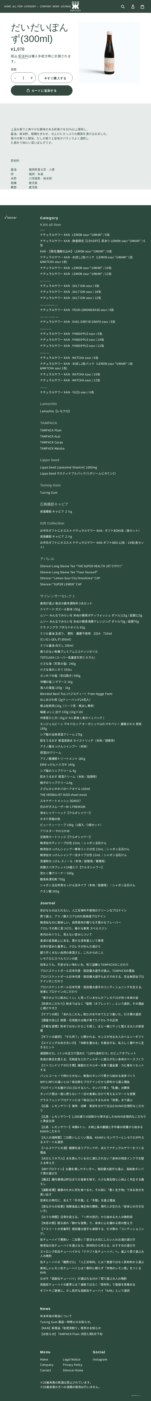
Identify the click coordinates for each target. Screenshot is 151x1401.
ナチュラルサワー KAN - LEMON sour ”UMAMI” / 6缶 (75, 235)
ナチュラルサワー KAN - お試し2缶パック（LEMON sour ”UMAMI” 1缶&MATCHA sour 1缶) (86, 259)
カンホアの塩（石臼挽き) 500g (60, 675)
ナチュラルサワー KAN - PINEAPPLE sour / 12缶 (72, 345)
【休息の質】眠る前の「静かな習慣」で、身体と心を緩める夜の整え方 (86, 1223)
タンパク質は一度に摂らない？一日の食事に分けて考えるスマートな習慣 (87, 1094)
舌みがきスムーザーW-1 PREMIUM (62, 807)
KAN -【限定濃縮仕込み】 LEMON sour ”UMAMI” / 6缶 (76, 251)
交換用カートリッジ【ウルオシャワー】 (66, 837)
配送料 (23, 56)
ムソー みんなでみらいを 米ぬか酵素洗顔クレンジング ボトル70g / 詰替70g (89, 621)
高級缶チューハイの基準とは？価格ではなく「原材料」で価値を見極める (87, 1284)
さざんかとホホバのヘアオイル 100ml (65, 789)
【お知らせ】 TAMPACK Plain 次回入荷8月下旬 (71, 1334)
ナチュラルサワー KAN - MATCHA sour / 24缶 (70, 374)
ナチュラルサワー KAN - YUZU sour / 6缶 (67, 392)
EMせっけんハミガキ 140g (57, 764)
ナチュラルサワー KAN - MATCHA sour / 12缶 (70, 380)
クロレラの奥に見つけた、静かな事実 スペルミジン (73, 928)
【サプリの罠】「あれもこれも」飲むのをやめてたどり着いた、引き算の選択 (90, 1014)
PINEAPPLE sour (46, 329)
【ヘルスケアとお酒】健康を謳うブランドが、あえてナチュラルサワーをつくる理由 (92, 1150)
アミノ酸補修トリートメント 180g (62, 758)
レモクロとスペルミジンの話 (59, 958)
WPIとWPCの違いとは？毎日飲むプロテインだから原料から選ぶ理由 (85, 1082)
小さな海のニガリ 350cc (56, 669)
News (45, 1309)
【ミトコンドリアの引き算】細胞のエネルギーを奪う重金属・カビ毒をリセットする (92, 1067)
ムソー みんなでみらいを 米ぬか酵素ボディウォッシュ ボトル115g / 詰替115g (91, 615)
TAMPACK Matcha (52, 448)
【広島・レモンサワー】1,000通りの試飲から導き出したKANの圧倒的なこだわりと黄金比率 (93, 1118)
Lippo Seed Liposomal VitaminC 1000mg (68, 467)
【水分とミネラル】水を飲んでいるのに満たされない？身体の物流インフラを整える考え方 (92, 1160)
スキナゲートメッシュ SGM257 (60, 801)
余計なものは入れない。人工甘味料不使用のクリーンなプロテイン (83, 910)
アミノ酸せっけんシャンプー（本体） (64, 746)
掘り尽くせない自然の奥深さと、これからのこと (72, 952)
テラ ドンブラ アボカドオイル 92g (62, 627)
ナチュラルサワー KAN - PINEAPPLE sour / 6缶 (71, 333)
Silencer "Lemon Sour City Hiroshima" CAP (70, 578)
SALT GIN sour (45, 281)
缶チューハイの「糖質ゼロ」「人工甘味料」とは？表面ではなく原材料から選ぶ (92, 1262)
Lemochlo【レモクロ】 (55, 411)
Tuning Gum (50, 485)
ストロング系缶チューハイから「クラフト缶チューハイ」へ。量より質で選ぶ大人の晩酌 (92, 1253)
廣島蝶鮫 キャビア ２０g (57, 511)
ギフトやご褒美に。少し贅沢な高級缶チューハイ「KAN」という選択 (85, 1290)
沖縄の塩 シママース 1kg (56, 682)
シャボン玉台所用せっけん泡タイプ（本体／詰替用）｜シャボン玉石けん (87, 885)
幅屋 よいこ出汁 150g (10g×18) (61, 712)
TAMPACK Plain (51, 430)
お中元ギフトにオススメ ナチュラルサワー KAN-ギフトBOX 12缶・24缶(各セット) (92, 544)
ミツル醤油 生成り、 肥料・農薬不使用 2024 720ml (76, 633)
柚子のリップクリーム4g (56, 782)
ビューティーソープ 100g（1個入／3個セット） (71, 825)
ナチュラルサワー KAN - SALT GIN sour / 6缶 (69, 286)
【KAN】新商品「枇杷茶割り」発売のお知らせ (70, 1328)
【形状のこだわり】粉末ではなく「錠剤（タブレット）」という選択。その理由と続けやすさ (92, 1005)
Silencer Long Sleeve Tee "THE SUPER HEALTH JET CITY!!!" (81, 566)
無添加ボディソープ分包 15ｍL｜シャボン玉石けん (73, 843)
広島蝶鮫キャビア (54, 504)
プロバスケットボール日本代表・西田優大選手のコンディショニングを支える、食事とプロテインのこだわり (92, 989)
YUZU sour (43, 387)
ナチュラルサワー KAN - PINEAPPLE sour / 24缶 (72, 339)
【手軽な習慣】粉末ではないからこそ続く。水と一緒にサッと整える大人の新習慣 (92, 1028)
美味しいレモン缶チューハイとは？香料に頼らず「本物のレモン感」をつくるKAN (90, 1270)
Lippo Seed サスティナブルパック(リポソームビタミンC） (79, 473)
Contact (45, 1370)
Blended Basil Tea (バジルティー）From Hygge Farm (76, 694)
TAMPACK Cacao (51, 442)
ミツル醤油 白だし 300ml (57, 645)
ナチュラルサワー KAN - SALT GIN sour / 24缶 (70, 291)
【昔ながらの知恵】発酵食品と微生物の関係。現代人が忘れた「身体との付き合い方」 (92, 1208)
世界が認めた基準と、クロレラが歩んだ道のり (70, 946)
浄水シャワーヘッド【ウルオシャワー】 (66, 813)
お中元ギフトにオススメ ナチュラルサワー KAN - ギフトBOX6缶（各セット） (90, 530)
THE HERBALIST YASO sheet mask (63, 794)
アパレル (47, 559)
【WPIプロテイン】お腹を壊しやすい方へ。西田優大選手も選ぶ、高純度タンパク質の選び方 (92, 1171)
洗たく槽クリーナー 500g (57, 873)
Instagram (100, 1359)
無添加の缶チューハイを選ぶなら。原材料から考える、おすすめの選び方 (87, 1245)
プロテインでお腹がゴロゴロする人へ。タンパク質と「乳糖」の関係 (85, 1088)
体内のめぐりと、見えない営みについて (66, 934)
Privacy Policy (72, 1365)
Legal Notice (71, 1359)
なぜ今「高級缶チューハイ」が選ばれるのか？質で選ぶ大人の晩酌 (83, 1278)
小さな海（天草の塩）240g (58, 663)
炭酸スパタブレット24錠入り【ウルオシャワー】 (72, 867)
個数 (14, 69)
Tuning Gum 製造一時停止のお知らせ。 (66, 1322)
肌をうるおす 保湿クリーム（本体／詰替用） (69, 776)
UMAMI (42, 230)
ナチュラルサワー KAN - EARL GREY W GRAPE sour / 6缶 (77, 321)
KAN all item (50, 225)
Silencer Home (73, 1370)
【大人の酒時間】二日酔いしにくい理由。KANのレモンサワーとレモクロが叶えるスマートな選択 (92, 1139)
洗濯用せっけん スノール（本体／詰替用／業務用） (73, 861)
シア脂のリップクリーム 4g (58, 770)
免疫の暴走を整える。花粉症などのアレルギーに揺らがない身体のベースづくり (92, 1059)
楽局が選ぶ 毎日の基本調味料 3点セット (66, 603)
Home (44, 1359)
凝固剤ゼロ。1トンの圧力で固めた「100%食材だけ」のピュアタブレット (88, 1053)
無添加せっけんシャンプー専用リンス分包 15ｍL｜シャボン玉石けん (85, 849)
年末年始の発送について (56, 1316)
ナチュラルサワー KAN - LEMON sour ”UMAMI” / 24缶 (75, 268)
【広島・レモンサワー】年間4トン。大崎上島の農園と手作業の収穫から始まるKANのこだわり (91, 1129)
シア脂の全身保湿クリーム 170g (61, 734)
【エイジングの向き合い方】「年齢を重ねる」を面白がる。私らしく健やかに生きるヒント (92, 1045)
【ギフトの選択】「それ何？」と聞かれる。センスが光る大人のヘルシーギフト (92, 1037)
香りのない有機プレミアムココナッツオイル (69, 651)
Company (46, 1365)
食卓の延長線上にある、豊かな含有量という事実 (72, 940)
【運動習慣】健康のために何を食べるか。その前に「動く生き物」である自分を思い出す (92, 1192)
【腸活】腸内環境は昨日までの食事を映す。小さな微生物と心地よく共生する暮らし (92, 1181)
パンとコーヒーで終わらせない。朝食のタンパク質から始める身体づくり (87, 1076)
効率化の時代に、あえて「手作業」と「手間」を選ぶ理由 (77, 1200)
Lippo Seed (49, 460)
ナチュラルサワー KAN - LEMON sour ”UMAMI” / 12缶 (75, 274)
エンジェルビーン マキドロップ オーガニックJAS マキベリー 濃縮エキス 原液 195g (91, 726)
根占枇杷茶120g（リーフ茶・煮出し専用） (68, 706)
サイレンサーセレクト (58, 596)
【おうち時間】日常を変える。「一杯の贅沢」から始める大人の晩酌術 (86, 1217)
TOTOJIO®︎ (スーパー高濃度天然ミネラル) (67, 657)
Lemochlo (48, 404)
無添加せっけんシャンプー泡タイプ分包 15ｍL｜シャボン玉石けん (83, 855)
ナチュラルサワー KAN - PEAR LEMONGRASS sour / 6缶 (77, 310)
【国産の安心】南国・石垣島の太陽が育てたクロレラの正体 (79, 1020)
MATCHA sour (45, 353)
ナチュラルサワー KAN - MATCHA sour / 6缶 (69, 358)
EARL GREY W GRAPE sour (49, 317)
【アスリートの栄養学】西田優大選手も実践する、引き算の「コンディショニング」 (92, 1231)
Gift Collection (52, 523)
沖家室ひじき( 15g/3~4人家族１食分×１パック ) (72, 718)
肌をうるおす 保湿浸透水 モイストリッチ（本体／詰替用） (78, 740)
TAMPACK (48, 423)
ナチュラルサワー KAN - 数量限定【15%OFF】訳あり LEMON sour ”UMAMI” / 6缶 (92, 243)
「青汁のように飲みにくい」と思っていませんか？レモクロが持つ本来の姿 (89, 998)
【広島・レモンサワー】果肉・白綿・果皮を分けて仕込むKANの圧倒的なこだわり (92, 1108)
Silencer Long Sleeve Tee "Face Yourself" (69, 572)
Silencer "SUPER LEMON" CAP (61, 584)
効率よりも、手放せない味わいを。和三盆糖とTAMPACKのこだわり (84, 964)
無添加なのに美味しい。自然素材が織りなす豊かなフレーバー (80, 922)
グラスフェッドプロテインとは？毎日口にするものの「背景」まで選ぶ (86, 1100)
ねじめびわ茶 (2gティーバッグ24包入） (66, 699)
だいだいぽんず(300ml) (55, 639)
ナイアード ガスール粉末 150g (60, 609)
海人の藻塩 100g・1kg (55, 687)
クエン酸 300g (49, 891)
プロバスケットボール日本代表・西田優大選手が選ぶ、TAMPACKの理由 (87, 971)
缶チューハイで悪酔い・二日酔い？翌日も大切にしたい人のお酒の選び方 (87, 1239)
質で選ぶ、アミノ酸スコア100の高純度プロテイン (73, 916)
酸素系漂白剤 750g (52, 879)
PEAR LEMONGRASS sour (49, 305)
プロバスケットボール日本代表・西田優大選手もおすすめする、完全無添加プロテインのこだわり (92, 978)
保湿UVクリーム (50, 752)
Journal (47, 903)
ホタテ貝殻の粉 (50, 819)
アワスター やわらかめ (55, 831)
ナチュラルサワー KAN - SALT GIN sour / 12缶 (70, 298)
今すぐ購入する (55, 78)
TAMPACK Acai (50, 436)
